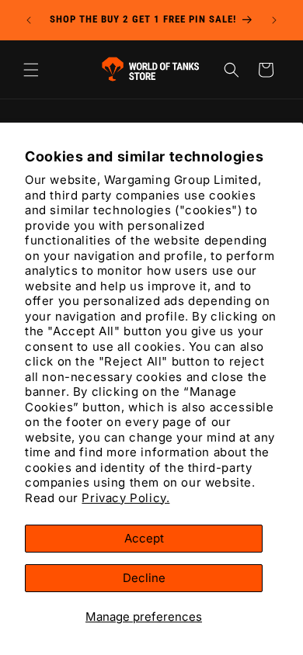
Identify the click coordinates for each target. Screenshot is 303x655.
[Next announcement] (274, 20)
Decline (144, 577)
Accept (144, 538)
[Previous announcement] (29, 20)
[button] (31, 70)
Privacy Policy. (125, 497)
